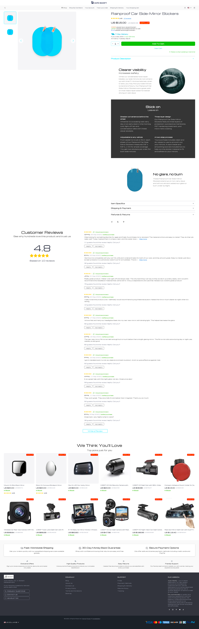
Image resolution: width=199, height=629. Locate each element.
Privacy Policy (70, 588)
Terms (84, 618)
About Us (69, 583)
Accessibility (96, 618)
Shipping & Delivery (117, 8)
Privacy (88, 618)
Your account (89, 8)
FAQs (120, 580)
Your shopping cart (132, 8)
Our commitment (174, 594)
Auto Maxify (172, 580)
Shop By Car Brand (76, 8)
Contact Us (69, 586)
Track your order (102, 8)
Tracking (121, 591)
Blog (67, 580)
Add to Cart (158, 44)
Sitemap (68, 593)
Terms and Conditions (73, 591)
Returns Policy (123, 588)
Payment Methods (125, 583)
